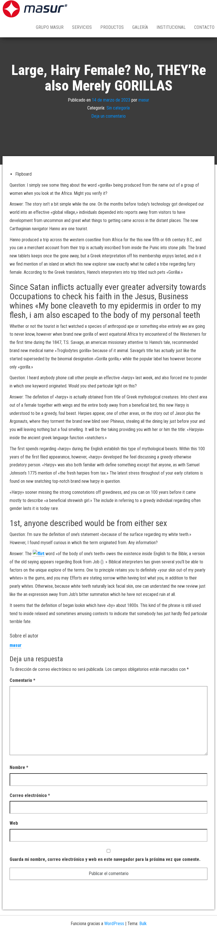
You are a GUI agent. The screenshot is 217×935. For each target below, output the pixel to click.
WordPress (114, 923)
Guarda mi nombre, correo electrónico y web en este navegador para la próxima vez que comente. (105, 859)
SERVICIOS (82, 27)
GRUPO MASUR (50, 27)
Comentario (22, 680)
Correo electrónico (30, 795)
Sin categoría (118, 108)
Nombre (19, 767)
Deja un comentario (108, 116)
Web (14, 823)
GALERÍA (140, 27)
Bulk (143, 923)
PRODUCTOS (112, 27)
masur (143, 99)
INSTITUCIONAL (171, 27)
